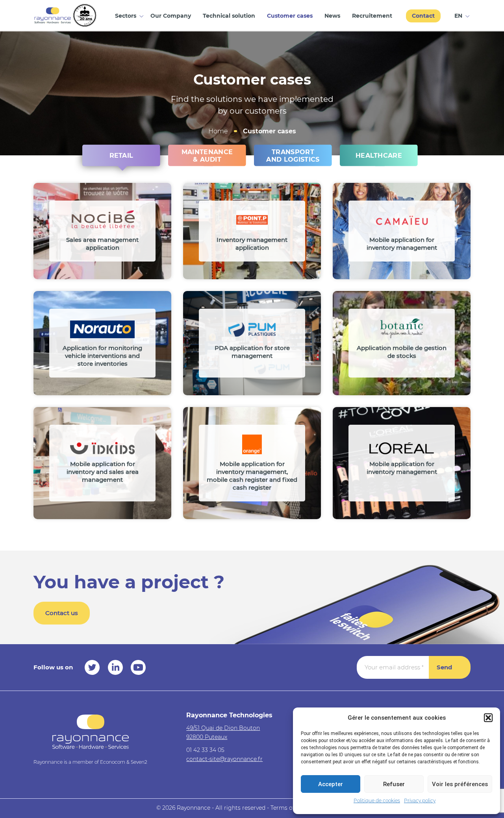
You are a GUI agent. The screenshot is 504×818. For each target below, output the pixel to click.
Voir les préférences (460, 784)
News (332, 15)
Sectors (125, 15)
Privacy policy (419, 800)
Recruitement (372, 15)
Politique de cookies (377, 800)
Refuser (394, 784)
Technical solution (229, 15)
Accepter (330, 784)
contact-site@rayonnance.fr (224, 759)
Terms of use (288, 807)
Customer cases (290, 15)
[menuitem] (459, 15)
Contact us (61, 613)
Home (218, 131)
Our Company (170, 15)
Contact (423, 15)
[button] (488, 718)
